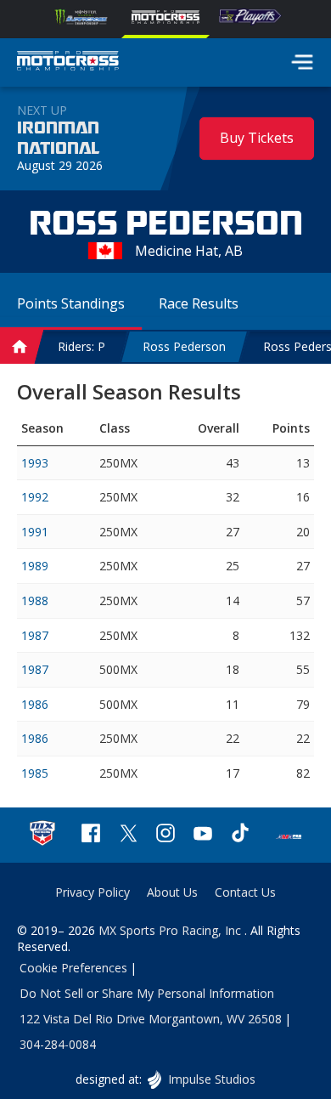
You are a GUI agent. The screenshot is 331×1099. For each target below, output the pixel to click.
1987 (34, 635)
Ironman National (58, 138)
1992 (34, 497)
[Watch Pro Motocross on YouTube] (203, 835)
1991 (34, 532)
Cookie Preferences (73, 968)
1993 (34, 463)
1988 (34, 600)
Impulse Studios (211, 1079)
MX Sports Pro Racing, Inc (171, 930)
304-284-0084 (58, 1044)
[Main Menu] (302, 62)
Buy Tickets (257, 137)
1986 (34, 704)
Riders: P (81, 346)
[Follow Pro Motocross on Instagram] (165, 835)
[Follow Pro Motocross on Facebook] (90, 835)
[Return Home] (68, 63)
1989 (34, 566)
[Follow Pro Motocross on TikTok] (240, 835)
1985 (34, 773)
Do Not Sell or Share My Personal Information (147, 993)
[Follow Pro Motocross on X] (128, 835)
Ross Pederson (184, 346)
